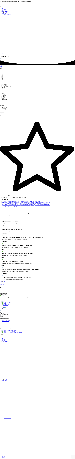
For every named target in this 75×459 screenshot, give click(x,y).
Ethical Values (4, 13)
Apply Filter (2, 112)
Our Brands (4, 10)
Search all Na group (3, 294)
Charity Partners (6, 455)
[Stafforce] (4, 303)
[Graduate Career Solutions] (6, 302)
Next (4, 113)
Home (3, 8)
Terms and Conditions (5, 321)
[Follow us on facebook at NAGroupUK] (9, 330)
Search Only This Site (3, 293)
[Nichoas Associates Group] (2, 3)
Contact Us (4, 53)
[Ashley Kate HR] (5, 305)
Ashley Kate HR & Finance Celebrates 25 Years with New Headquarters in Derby (13, 197)
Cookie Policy (2, 284)
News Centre (4, 52)
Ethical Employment (7, 14)
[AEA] (3, 301)
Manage (5, 285)
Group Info (4, 9)
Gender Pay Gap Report (6, 320)
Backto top (1, 66)
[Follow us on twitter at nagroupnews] (8, 331)
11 (3, 113)
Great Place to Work (5, 11)
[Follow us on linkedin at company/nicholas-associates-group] (12, 332)
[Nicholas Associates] (5, 304)
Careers (5, 12)
